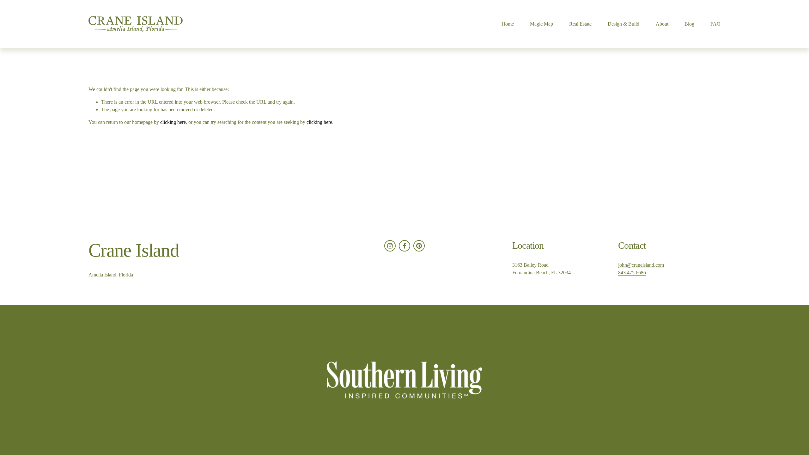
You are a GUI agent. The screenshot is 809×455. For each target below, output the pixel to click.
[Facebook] (404, 246)
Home (508, 24)
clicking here (173, 122)
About (662, 24)
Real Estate (580, 24)
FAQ (715, 24)
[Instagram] (390, 246)
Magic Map (541, 24)
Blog (689, 24)
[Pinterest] (419, 246)
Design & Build (623, 24)
